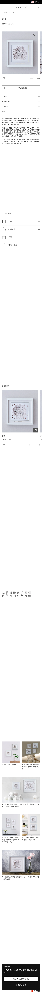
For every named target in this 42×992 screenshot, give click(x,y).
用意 (10, 237)
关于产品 (5, 96)
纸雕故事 (11, 229)
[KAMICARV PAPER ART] (21, 7)
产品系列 (8, 12)
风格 (10, 222)
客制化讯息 (12, 245)
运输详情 (5, 107)
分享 (3, 112)
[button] (36, 991)
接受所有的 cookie (21, 979)
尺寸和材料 (6, 102)
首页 (3, 12)
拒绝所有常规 (21, 985)
